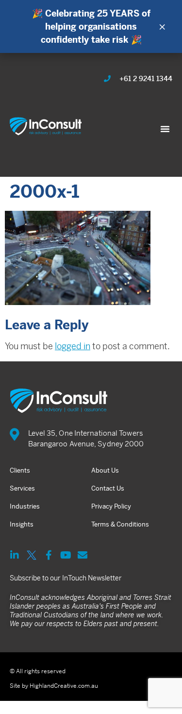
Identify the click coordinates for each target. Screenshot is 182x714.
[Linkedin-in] (14, 555)
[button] (165, 128)
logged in (72, 346)
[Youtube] (65, 555)
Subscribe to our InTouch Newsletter (66, 578)
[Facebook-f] (48, 555)
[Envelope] (82, 555)
